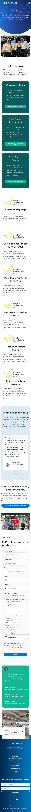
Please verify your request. (13, 633)
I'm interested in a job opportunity (16, 599)
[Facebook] (17, 800)
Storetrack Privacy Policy (21, 805)
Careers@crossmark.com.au (15, 703)
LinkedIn (8, 618)
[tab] (15, 756)
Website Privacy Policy (8, 805)
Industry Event (10, 627)
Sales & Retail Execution (15, 758)
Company (7, 568)
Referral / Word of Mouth (13, 623)
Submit (15, 654)
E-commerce (15, 765)
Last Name (8, 559)
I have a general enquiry (13, 601)
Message (7, 605)
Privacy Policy (18, 647)
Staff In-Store (10, 630)
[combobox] (7, 588)
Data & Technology (15, 763)
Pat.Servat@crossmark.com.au (16, 689)
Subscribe (15, 792)
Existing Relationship (12, 625)
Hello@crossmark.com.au (14, 696)
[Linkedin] (14, 800)
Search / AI (9, 620)
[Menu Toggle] (29, 3)
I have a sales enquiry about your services (15, 596)
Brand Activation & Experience (15, 760)
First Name (8, 551)
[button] (3, 453)
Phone (6, 584)
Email (6, 576)
